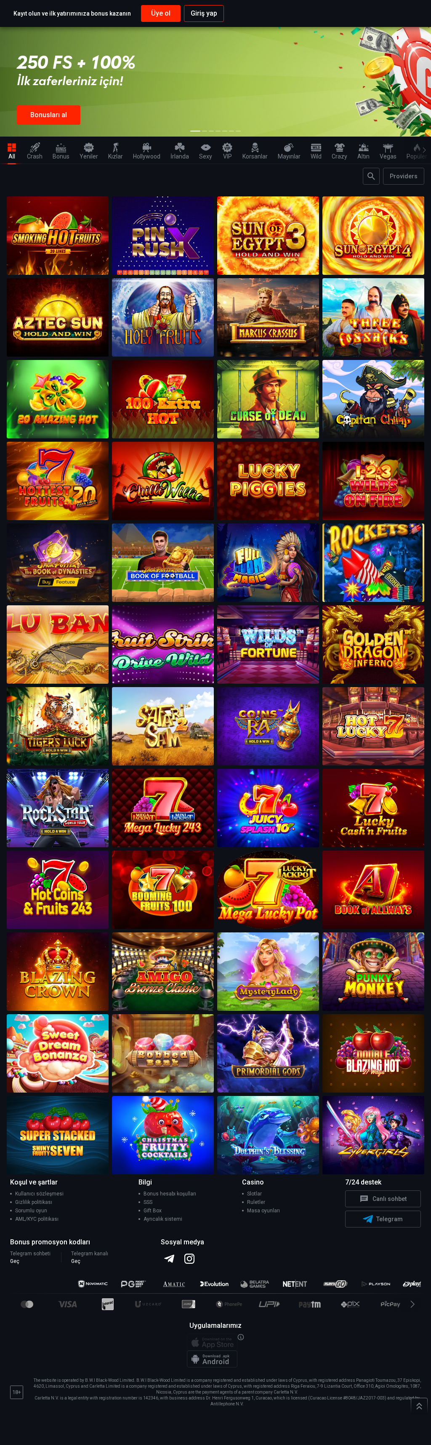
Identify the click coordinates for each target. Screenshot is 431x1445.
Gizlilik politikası (33, 1202)
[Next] (422, 150)
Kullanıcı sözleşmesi (39, 1194)
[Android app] (212, 1359)
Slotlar (254, 1194)
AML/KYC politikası (37, 1219)
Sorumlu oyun (31, 1211)
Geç (14, 1261)
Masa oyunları (263, 1211)
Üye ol (160, 13)
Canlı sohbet (389, 1198)
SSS (148, 1202)
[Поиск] (371, 176)
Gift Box (153, 1211)
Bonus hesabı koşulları (170, 1194)
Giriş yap (204, 13)
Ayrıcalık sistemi (163, 1219)
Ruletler (256, 1202)
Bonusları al (48, 115)
